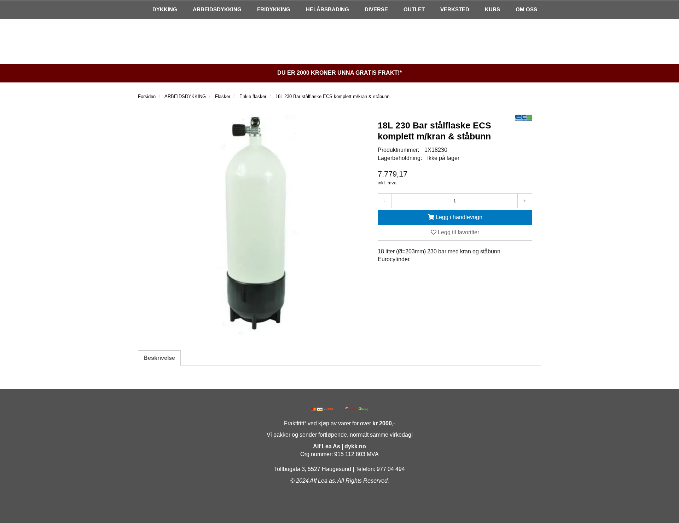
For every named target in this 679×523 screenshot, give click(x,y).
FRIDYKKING (273, 9)
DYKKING (164, 9)
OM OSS (526, 9)
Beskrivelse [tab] (159, 358)
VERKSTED (454, 9)
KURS (492, 9)
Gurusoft (339, 510)
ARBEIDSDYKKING (217, 9)
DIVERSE (376, 9)
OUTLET (414, 9)
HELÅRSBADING (327, 9)
